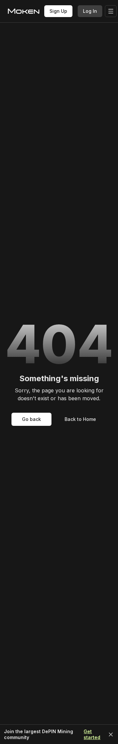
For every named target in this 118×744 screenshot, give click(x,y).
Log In (90, 11)
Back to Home (80, 419)
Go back (31, 419)
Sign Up (58, 11)
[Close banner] (111, 734)
